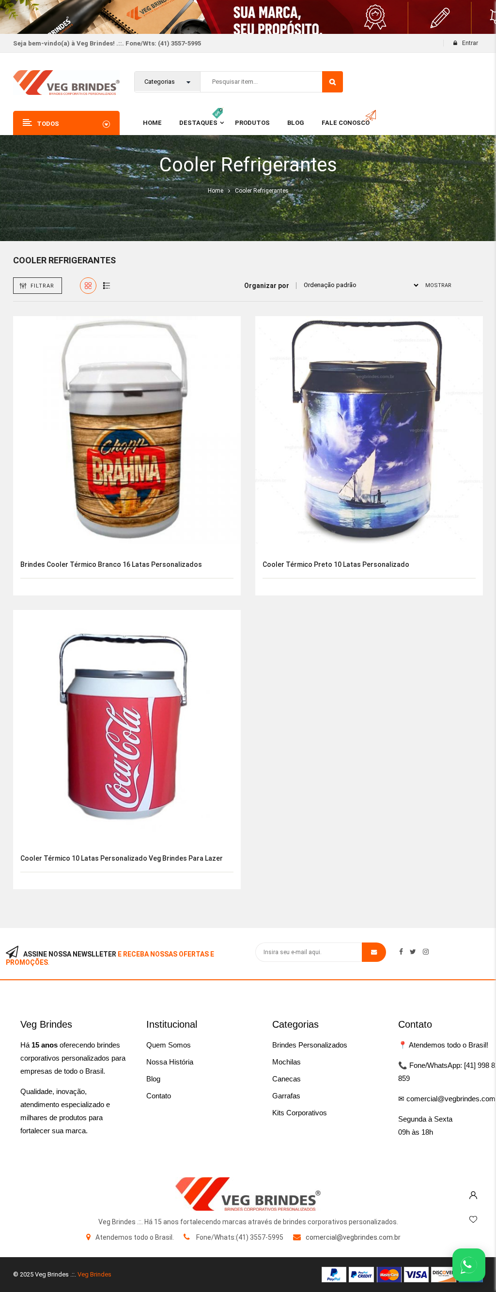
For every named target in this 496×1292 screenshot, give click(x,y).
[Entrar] (473, 1193)
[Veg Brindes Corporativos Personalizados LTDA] (248, 1194)
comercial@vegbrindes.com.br (353, 1237)
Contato (158, 1096)
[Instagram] (426, 952)
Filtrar (42, 286)
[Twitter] (413, 952)
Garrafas (286, 1096)
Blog (153, 1079)
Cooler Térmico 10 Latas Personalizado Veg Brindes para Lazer (121, 858)
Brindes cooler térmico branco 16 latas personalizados (111, 564)
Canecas (286, 1079)
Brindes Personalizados (309, 1045)
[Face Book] (401, 952)
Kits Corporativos (299, 1113)
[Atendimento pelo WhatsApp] (468, 1264)
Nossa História (169, 1062)
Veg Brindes (94, 1274)
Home (215, 190)
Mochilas (286, 1062)
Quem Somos (168, 1045)
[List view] (106, 285)
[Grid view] (88, 285)
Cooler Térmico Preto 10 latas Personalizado (336, 564)
